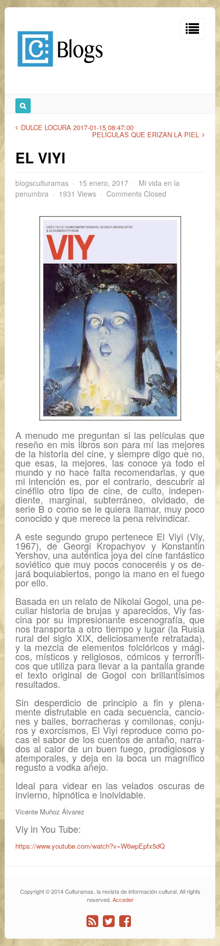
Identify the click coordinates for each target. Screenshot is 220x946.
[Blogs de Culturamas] (60, 70)
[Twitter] (109, 921)
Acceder (123, 899)
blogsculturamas (42, 183)
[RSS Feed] (92, 921)
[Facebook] (125, 921)
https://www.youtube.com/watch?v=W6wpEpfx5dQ (90, 846)
